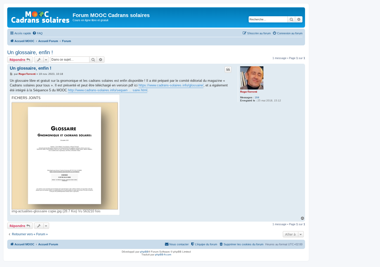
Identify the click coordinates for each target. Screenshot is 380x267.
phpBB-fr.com (163, 254)
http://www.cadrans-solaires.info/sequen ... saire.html (107, 90)
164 (257, 97)
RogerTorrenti (248, 91)
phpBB (144, 251)
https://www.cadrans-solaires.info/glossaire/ (171, 85)
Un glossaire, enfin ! (30, 52)
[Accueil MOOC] (41, 16)
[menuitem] (37, 33)
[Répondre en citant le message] (228, 69)
